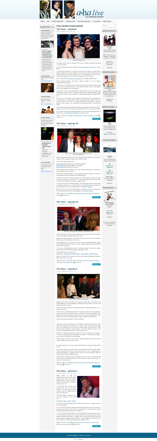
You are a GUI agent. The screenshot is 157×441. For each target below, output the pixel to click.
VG (84, 181)
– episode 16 (67, 123)
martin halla (84, 115)
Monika (74, 401)
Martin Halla (59, 167)
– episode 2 (66, 371)
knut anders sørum (78, 422)
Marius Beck (59, 253)
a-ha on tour (96, 21)
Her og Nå (81, 419)
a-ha (48, 21)
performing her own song (89, 67)
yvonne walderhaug (68, 424)
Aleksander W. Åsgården (72, 113)
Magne (64, 115)
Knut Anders (59, 401)
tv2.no (90, 189)
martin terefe (84, 362)
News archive (107, 21)
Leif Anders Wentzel (75, 111)
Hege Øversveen (94, 111)
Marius (65, 401)
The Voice (68, 115)
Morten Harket (70, 21)
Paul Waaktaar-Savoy (84, 21)
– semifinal (66, 29)
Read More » (96, 119)
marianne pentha (85, 260)
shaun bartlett (96, 193)
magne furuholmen (78, 115)
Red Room (86, 191)
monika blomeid (90, 115)
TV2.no (64, 309)
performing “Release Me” (75, 78)
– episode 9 (66, 269)
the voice (96, 115)
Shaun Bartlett (60, 164)
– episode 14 (67, 202)
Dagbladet (89, 186)
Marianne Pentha (75, 253)
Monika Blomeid (60, 165)
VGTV (70, 191)
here (71, 258)
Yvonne (69, 401)
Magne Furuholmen (57, 21)
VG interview (76, 336)
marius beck (92, 260)
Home (42, 21)
